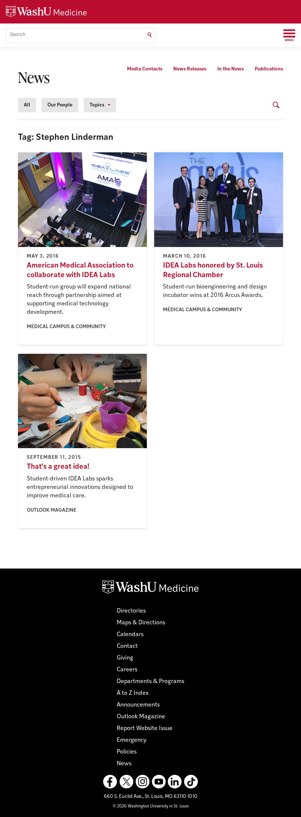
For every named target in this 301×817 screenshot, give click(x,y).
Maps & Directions (141, 623)
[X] (126, 782)
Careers (127, 670)
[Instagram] (142, 782)
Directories (131, 611)
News (124, 764)
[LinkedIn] (175, 782)
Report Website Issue (145, 728)
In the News (230, 69)
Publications (269, 69)
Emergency (131, 740)
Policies (127, 752)
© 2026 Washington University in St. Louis (151, 807)
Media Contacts (144, 69)
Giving (125, 658)
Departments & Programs (150, 682)
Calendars (130, 635)
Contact (127, 646)
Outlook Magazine (141, 717)
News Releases (189, 69)
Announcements (138, 705)
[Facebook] (110, 782)
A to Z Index (133, 693)
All (27, 105)
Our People (59, 105)
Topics (97, 105)
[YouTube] (159, 782)
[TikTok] (191, 782)
